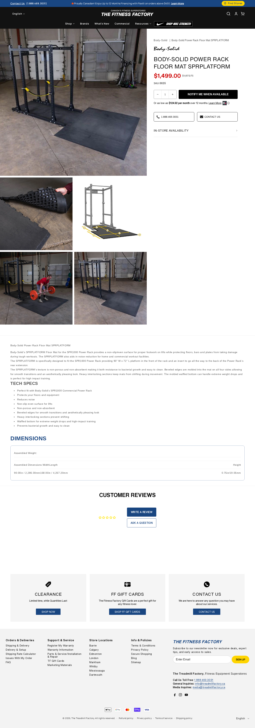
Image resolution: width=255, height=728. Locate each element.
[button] (243, 14)
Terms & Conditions (143, 645)
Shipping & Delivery (17, 645)
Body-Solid (160, 40)
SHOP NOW (48, 612)
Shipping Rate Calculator (21, 654)
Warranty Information (60, 649)
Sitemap (136, 662)
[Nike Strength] (173, 24)
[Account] (236, 14)
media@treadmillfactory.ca (209, 687)
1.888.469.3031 (203, 680)
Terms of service (163, 718)
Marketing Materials (60, 665)
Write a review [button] (141, 512)
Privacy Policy (139, 649)
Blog (134, 658)
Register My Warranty (61, 645)
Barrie (93, 645)
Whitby (93, 666)
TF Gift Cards (56, 661)
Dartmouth (95, 674)
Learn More (215, 103)
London (94, 658)
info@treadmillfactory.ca (210, 683)
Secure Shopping (141, 654)
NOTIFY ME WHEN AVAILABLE (208, 94)
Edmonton (95, 654)
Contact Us (207, 612)
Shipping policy (184, 718)
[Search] (228, 14)
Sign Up (240, 659)
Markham (94, 662)
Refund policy (126, 718)
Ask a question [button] (142, 523)
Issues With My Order (19, 658)
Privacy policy (144, 718)
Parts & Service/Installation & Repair (65, 655)
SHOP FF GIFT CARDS (127, 612)
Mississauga (97, 670)
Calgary (94, 649)
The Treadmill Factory (82, 718)
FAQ (8, 662)
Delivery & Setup (16, 649)
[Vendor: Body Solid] (167, 51)
